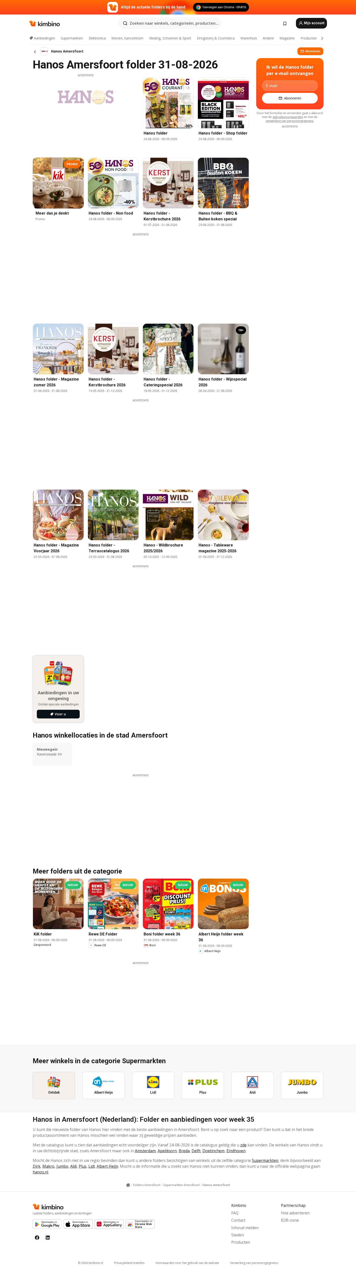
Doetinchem (213, 1150)
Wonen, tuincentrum (127, 38)
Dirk (36, 1166)
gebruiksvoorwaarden (287, 117)
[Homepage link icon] (128, 1185)
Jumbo (62, 1166)
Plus (82, 1166)
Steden (237, 1235)
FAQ (235, 1213)
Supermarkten (72, 38)
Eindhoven (236, 1150)
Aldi (73, 1166)
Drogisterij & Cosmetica (216, 38)
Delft (196, 1150)
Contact (238, 1220)
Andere (268, 38)
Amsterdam (145, 1150)
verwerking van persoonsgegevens (289, 121)
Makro (48, 1166)
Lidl (91, 1166)
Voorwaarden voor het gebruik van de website (187, 1263)
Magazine (287, 38)
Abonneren (312, 51)
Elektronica (97, 38)
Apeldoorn (167, 1150)
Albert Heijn (107, 1166)
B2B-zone (290, 1220)
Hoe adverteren (295, 1213)
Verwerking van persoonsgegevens (254, 1263)
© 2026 (90, 1263)
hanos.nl (40, 1172)
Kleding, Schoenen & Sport (170, 38)
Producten (309, 38)
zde (243, 1145)
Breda (184, 1150)
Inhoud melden (245, 1227)
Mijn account (314, 23)
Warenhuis (248, 38)
